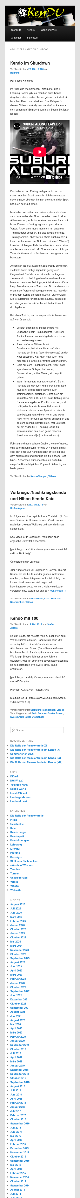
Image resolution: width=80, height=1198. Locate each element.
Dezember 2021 (19, 999)
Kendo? (31, 29)
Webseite (15, 890)
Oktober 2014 (18, 1181)
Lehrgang (16, 844)
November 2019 (19, 1045)
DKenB (14, 776)
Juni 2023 (16, 966)
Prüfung (15, 852)
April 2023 (16, 970)
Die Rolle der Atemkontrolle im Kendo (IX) (35, 758)
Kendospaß (17, 836)
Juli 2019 (15, 1053)
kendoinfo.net (18, 801)
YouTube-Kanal (19, 784)
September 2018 (20, 1082)
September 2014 (20, 1185)
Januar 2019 (17, 1065)
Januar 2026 (17, 925)
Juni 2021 (16, 1016)
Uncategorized (19, 877)
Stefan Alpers (17, 508)
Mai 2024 (15, 941)
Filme (13, 819)
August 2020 (17, 1020)
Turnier (14, 873)
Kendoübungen (38, 476)
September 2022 (20, 991)
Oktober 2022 (18, 987)
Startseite (16, 29)
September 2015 (20, 1160)
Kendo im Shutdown (30, 63)
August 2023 (17, 962)
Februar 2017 (18, 1115)
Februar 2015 (18, 1173)
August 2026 (17, 904)
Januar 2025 (17, 933)
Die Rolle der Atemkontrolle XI (28, 745)
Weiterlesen (58, 590)
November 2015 (19, 1152)
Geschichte (36, 598)
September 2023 (20, 958)
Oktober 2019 (18, 1049)
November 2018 (19, 1074)
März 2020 (16, 1032)
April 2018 (16, 1098)
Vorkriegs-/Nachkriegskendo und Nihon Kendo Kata (38, 495)
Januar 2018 (17, 1107)
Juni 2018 (16, 1094)
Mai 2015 (15, 1165)
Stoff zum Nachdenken (43, 709)
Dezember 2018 (19, 1069)
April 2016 (16, 1140)
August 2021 (17, 1012)
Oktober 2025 (18, 929)
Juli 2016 (15, 1127)
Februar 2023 (18, 978)
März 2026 (16, 917)
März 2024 (16, 945)
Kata (47, 598)
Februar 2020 (18, 1036)
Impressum (32, 37)
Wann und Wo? (49, 29)
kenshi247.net (18, 793)
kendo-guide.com (20, 797)
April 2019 (16, 1057)
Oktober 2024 (18, 937)
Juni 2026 (16, 912)
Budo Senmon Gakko (43, 713)
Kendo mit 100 (24, 618)
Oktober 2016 (18, 1119)
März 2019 (16, 1061)
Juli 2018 (15, 1090)
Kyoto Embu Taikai (20, 717)
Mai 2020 (15, 1024)
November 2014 (19, 1177)
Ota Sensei (38, 717)
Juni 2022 (16, 995)
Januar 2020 (17, 1040)
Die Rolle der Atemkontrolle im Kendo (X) (35, 749)
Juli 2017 (15, 1111)
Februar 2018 (18, 1102)
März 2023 (16, 974)
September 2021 (20, 1007)
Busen (59, 713)
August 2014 (17, 1189)
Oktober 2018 (18, 1078)
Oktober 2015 (18, 1156)
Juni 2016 (16, 1131)
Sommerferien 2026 (22, 753)
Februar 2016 (18, 1144)
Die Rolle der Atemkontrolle (26, 815)
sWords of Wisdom (21, 865)
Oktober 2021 (18, 1003)
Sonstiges (16, 857)
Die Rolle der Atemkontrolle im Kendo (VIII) (36, 762)
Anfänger (16, 37)
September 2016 (20, 1123)
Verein (14, 881)
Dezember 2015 (19, 1148)
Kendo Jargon (18, 832)
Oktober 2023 (18, 954)
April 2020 (16, 1028)
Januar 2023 (17, 983)
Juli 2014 (15, 1193)
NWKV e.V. (16, 780)
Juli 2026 (15, 908)
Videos (52, 476)
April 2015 (16, 1169)
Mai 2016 (15, 1136)
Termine (15, 869)
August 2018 (17, 1086)
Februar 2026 (18, 921)
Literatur (15, 848)
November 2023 (19, 950)
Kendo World (18, 789)
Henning (14, 72)
